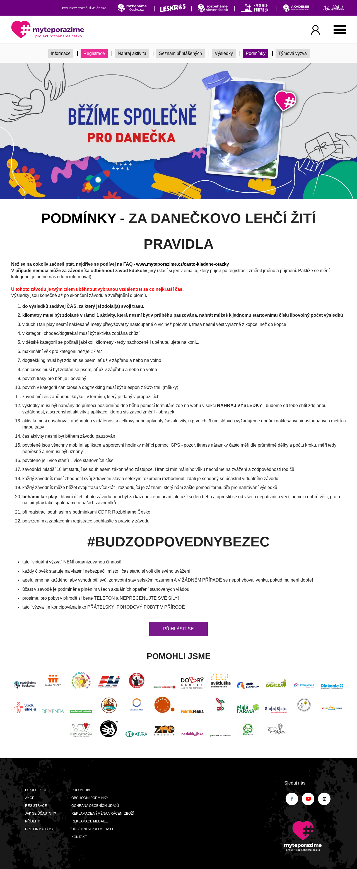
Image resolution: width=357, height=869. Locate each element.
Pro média (80, 790)
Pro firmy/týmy (39, 829)
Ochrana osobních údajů (95, 806)
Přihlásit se (178, 628)
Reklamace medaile (89, 821)
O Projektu (35, 790)
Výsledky (224, 53)
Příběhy (32, 821)
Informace (61, 53)
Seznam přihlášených (180, 53)
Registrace (94, 53)
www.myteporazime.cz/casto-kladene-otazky (182, 264)
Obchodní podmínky (89, 798)
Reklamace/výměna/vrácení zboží (102, 813)
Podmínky (256, 53)
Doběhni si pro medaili (92, 829)
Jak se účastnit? (40, 813)
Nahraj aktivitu (132, 53)
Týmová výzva (292, 53)
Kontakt (79, 837)
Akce (29, 798)
